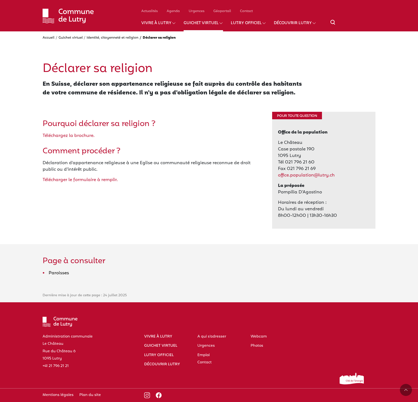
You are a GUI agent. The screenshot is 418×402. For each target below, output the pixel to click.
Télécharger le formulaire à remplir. (80, 179)
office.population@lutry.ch (306, 175)
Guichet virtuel (201, 23)
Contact (246, 11)
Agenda (173, 11)
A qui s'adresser (211, 336)
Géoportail (222, 11)
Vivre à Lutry (156, 23)
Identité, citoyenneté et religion (112, 38)
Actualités (149, 11)
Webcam (259, 336)
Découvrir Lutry (293, 23)
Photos (257, 346)
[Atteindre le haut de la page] (406, 390)
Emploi (203, 355)
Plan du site (90, 395)
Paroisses (59, 273)
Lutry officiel (246, 23)
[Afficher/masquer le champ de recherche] (332, 25)
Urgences (196, 11)
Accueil (48, 38)
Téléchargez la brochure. (69, 135)
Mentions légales (58, 395)
